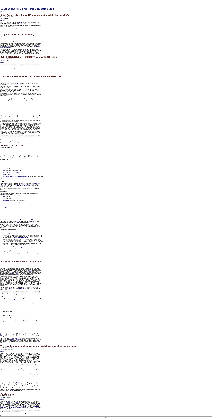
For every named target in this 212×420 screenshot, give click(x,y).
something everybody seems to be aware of (23, 185)
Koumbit (4, 198)
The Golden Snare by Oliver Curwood (25, 326)
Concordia (5, 170)
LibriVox (9, 324)
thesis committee (15, 273)
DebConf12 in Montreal (32, 152)
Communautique (6, 200)
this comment (20, 41)
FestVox (16, 334)
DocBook (16, 402)
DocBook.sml (23, 406)
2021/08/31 (13, 1)
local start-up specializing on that (26, 219)
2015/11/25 (18, 4)
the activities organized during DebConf (21, 237)
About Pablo (12, 0)
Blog (4, 0)
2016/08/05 (26, 3)
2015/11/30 (22, 4)
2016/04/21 (13, 3)
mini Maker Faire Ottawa (23, 288)
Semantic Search (5, 414)
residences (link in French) (15, 172)
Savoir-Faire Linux (6, 207)
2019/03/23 (22, 2)
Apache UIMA (23, 23)
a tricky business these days (17, 382)
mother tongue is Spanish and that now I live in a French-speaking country (20, 407)
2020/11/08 (26, 2)
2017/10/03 (17, 2)
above (10, 231)
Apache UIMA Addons (36, 28)
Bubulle (18, 222)
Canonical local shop (6, 205)
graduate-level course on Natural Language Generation (19, 64)
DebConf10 (22, 354)
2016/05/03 (17, 3)
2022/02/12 (17, 1)
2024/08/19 (31, 1)
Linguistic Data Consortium (32, 297)
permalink (2, 20)
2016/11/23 (8, 2)
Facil (3, 202)
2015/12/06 (27, 4)
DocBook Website (9, 402)
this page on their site (16, 299)
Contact (16, 0)
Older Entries (3, 1)
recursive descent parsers (12, 68)
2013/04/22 (8, 4)
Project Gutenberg (22, 324)
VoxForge (2, 321)
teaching (26, 49)
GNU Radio (28, 277)
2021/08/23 (8, 1)
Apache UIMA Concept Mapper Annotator (16, 28)
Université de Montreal (7, 174)
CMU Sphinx (19, 291)
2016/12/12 (13, 2)
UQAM (4, 172)
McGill (4, 168)
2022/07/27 (22, 1)
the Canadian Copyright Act (15, 339)
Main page (2, 11)
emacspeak (29, 271)
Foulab (17, 83)
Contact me (12, 390)
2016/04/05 (8, 3)
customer (20, 22)
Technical (7, 0)
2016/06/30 (22, 3)
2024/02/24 (26, 1)
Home (1, 0)
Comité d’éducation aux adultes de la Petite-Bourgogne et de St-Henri (16, 176)
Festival (35, 333)
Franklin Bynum (6, 248)
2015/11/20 (13, 4)
